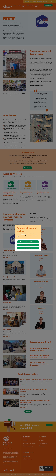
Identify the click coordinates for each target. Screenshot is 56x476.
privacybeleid (30, 235)
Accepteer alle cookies (28, 244)
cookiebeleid (23, 235)
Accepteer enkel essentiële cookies (28, 241)
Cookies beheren (28, 248)
